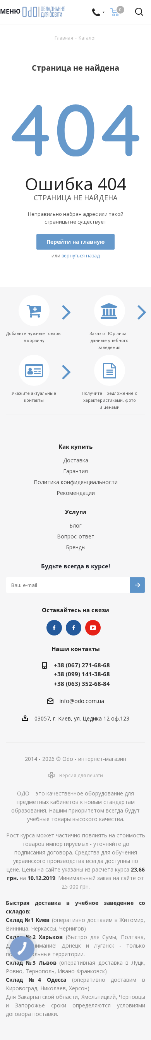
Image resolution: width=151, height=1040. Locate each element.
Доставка (75, 460)
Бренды (76, 547)
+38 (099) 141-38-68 (82, 674)
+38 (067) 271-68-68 (82, 665)
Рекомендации (76, 493)
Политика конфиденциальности (76, 482)
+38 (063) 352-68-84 (82, 684)
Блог (75, 525)
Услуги (75, 512)
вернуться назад (81, 255)
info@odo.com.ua (82, 701)
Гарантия (75, 471)
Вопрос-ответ (75, 536)
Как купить (75, 446)
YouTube (93, 627)
